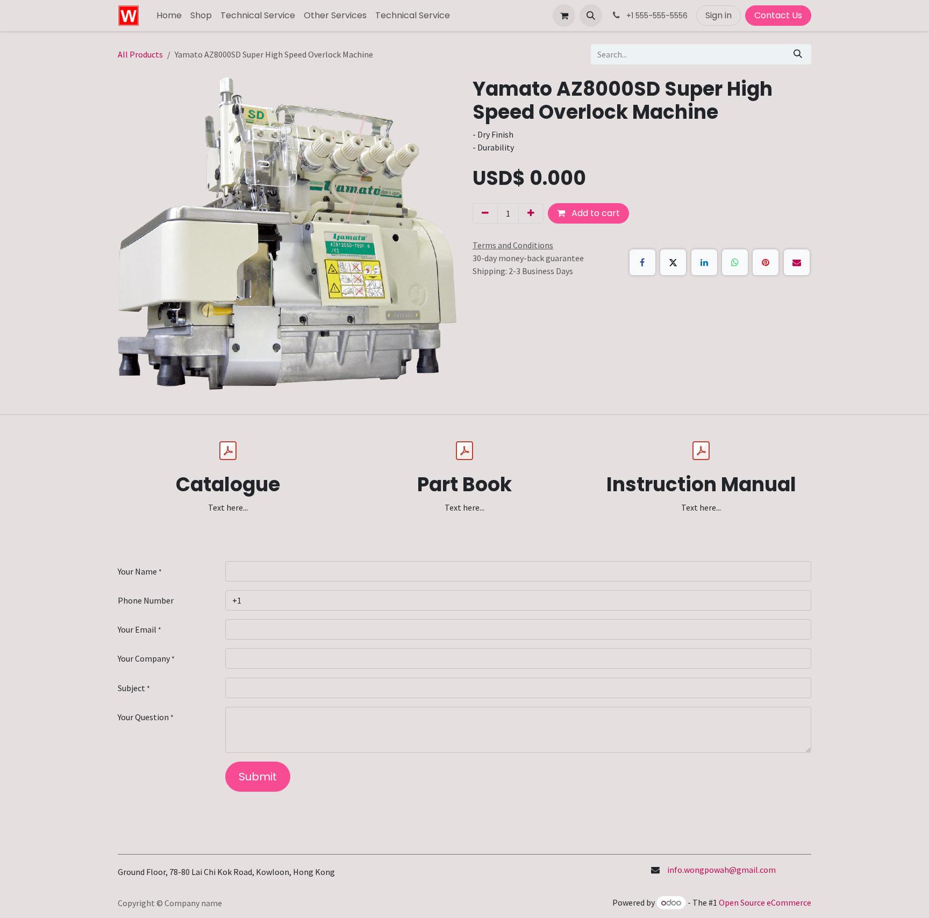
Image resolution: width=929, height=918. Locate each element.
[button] (591, 15)
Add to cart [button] (594, 213)
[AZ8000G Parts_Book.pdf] (464, 451)
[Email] (797, 262)
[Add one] (531, 213)
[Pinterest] (765, 262)
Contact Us (778, 15)
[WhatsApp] (735, 262)
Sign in (718, 15)
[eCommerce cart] (564, 15)
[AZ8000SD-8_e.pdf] (228, 451)
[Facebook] (642, 262)
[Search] (797, 54)
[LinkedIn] (704, 262)
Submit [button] (258, 776)
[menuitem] (169, 15)
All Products (140, 54)
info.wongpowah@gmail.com (721, 869)
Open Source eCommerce (765, 902)
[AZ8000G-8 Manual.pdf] (701, 451)
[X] (673, 262)
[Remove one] (485, 213)
